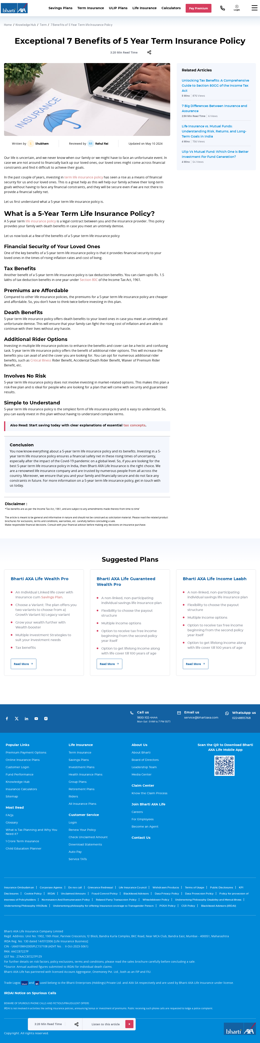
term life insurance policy (83, 177)
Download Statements (85, 844)
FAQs (9, 815)
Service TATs (78, 859)
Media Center (142, 774)
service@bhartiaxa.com (201, 717)
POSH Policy (167, 906)
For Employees (143, 819)
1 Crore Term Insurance (22, 841)
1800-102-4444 (147, 717)
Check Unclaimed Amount (88, 837)
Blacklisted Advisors (136, 893)
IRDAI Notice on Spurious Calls (30, 993)
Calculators (171, 8)
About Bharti (141, 752)
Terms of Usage (194, 887)
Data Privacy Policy (167, 893)
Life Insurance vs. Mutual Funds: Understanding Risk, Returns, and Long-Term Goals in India (214, 131)
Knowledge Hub (26, 24)
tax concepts (134, 425)
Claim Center (143, 785)
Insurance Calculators (21, 789)
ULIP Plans (118, 8)
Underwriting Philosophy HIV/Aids (25, 906)
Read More (21, 664)
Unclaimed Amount (73, 893)
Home (8, 24)
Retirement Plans (81, 789)
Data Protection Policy (199, 893)
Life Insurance (144, 8)
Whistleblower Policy (156, 900)
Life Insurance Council (132, 887)
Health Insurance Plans (85, 774)
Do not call (75, 887)
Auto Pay (75, 852)
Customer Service (84, 815)
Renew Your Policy (82, 830)
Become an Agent (145, 826)
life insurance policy (41, 221)
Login (73, 822)
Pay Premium (198, 8)
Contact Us (141, 837)
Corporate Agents (51, 887)
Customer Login (17, 767)
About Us (139, 745)
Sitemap (12, 796)
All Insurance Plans (82, 804)
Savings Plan (51, 597)
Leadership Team (144, 767)
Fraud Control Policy (105, 893)
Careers (137, 812)
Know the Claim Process (149, 793)
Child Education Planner (23, 848)
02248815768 (241, 718)
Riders (73, 796)
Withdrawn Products (166, 887)
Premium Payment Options (26, 752)
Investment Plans (81, 767)
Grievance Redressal (100, 887)
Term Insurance (90, 8)
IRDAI (51, 893)
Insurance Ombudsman (19, 887)
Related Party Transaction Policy (116, 900)
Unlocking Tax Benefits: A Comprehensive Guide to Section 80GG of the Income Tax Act (215, 85)
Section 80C (89, 279)
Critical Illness (40, 360)
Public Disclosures (221, 887)
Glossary (12, 822)
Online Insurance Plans (23, 760)
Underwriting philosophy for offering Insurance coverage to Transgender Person (103, 906)
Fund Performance (20, 774)
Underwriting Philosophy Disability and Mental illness (208, 900)
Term (43, 24)
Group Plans (78, 782)
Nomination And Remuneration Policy (66, 900)
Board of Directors (145, 760)
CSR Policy (188, 906)
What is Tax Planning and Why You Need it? (31, 832)
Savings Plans (61, 8)
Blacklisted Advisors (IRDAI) (218, 906)
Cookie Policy (33, 893)
